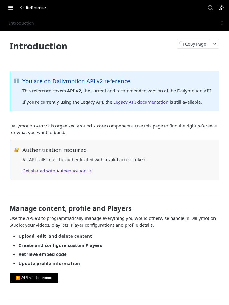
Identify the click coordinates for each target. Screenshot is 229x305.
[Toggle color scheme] (221, 7)
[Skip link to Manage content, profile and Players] (5, 208)
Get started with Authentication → (57, 171)
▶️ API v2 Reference (34, 278)
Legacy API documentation (140, 102)
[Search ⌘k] (210, 7)
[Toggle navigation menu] (11, 7)
